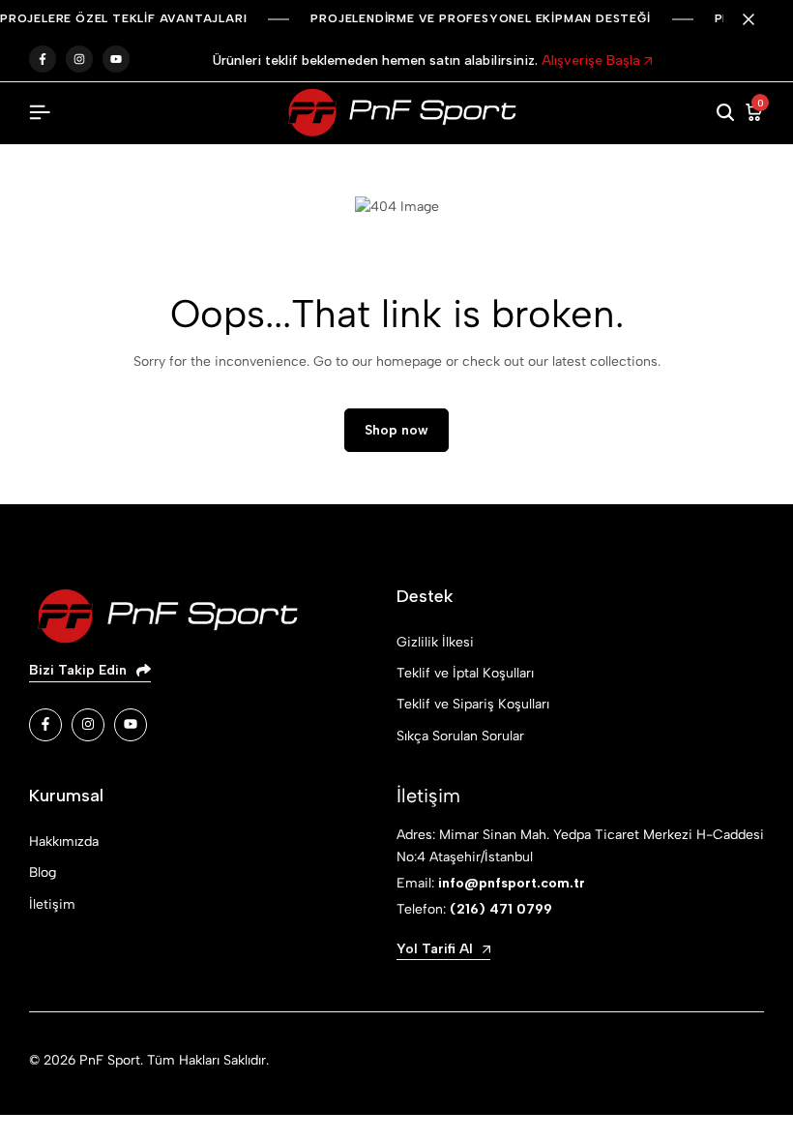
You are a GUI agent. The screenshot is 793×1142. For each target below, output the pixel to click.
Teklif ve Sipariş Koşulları (472, 704)
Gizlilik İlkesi (435, 642)
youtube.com (116, 59)
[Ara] (725, 113)
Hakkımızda (64, 841)
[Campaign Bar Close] (758, 19)
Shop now (396, 430)
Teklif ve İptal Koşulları (465, 673)
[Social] (45, 724)
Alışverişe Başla (593, 60)
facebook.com (42, 59)
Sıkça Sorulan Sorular (460, 736)
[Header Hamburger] (39, 113)
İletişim (52, 904)
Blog (42, 872)
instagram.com (79, 59)
